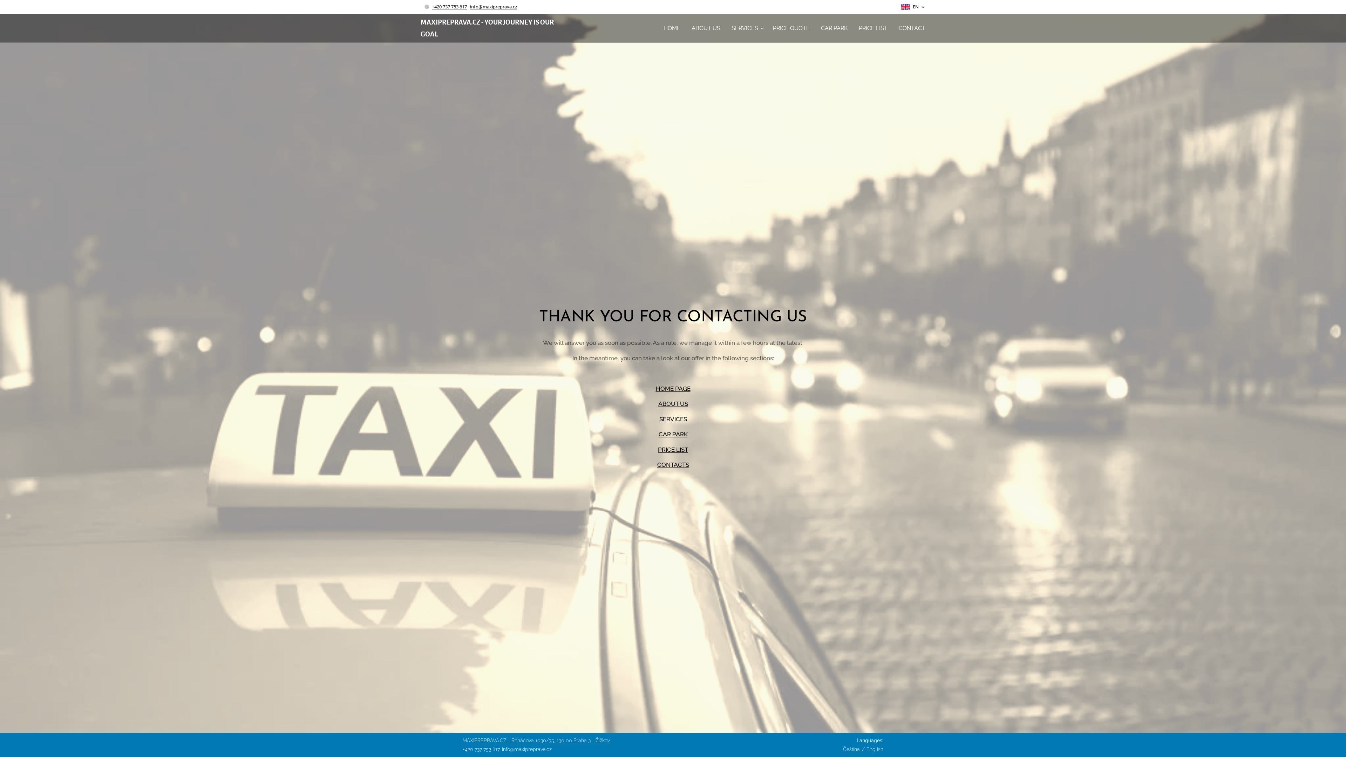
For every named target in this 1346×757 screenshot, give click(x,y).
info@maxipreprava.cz (493, 7)
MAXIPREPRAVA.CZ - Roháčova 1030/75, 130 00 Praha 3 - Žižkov (536, 740)
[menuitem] (674, 28)
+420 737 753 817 (449, 7)
